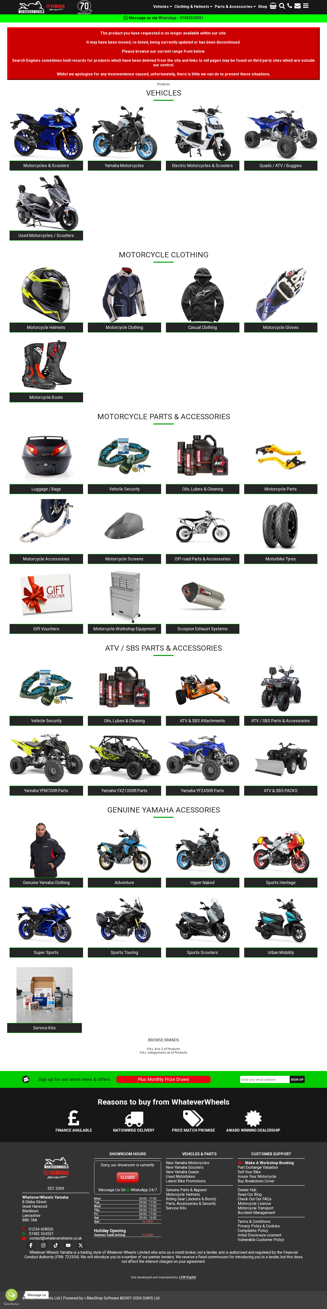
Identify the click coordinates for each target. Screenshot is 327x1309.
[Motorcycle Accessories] (46, 526)
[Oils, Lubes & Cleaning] (202, 456)
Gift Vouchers (46, 628)
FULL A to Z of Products (163, 1049)
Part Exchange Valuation (258, 1167)
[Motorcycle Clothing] (124, 294)
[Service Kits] (44, 995)
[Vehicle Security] (124, 456)
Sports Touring (124, 952)
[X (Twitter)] (80, 1245)
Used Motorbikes (180, 1176)
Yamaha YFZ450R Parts (202, 790)
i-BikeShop (93, 1298)
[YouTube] (68, 1245)
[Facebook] (31, 1245)
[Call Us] (289, 6)
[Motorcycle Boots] (46, 364)
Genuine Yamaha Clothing (46, 882)
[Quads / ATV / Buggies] (281, 133)
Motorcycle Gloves (281, 327)
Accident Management (256, 1212)
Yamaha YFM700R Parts (46, 790)
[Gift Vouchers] (46, 596)
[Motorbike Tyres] (281, 526)
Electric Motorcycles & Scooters (202, 165)
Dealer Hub (247, 1190)
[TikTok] (56, 1245)
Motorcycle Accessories (46, 559)
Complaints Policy (253, 1230)
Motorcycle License (254, 1203)
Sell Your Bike (249, 1172)
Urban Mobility (281, 952)
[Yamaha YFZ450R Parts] (202, 758)
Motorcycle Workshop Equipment (124, 628)
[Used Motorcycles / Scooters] (46, 203)
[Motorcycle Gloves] (281, 294)
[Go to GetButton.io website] (11, 1304)
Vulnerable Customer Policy (261, 1239)
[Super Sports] (46, 920)
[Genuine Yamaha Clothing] (46, 850)
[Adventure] (124, 850)
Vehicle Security (124, 489)
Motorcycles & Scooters (46, 165)
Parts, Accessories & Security (191, 1203)
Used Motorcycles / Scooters (46, 235)
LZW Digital (187, 1277)
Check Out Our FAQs (254, 1199)
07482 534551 (41, 1233)
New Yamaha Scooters (184, 1167)
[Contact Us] (297, 6)
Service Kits (44, 1028)
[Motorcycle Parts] (281, 456)
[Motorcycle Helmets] (46, 294)
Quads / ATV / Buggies (280, 165)
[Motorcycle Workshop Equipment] (124, 596)
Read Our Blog (250, 1194)
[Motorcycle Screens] (124, 526)
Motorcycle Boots (46, 397)
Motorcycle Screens (124, 559)
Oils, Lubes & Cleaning (202, 489)
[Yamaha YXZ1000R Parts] (124, 758)
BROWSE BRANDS (163, 1040)
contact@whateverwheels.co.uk (55, 1238)
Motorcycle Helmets (46, 327)
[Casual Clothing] (202, 294)
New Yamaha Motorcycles (187, 1163)
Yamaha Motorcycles (124, 165)
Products (163, 84)
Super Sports (46, 952)
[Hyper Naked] (202, 850)
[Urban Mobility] (281, 920)
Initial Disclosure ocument (259, 1235)
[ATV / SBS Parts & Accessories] (281, 688)
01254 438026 (40, 1229)
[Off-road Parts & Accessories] (202, 526)
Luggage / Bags (46, 489)
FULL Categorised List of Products (163, 1052)
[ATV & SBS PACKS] (281, 758)
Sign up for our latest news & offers (74, 1079)
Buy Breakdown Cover (256, 1181)
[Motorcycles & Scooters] (46, 133)
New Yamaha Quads (182, 1172)
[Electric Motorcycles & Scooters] (202, 133)
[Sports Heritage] (281, 850)
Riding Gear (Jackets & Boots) (191, 1199)
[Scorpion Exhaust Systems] (202, 596)
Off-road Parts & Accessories (203, 559)
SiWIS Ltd (151, 1298)
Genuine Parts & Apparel (186, 1190)
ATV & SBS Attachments (202, 720)
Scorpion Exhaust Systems (202, 628)
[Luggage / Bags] (46, 456)
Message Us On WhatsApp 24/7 (127, 1190)
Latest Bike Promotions (186, 1181)
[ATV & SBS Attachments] (202, 688)
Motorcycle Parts (281, 489)
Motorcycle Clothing (124, 327)
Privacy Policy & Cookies (259, 1226)
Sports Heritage (281, 882)
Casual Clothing (202, 327)
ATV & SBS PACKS (281, 790)
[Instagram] (43, 1245)
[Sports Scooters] (202, 920)
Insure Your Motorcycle (257, 1176)
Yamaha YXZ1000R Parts (124, 790)
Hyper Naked (202, 882)
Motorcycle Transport (255, 1208)
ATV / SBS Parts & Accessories (280, 720)
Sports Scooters (202, 952)
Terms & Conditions (254, 1221)
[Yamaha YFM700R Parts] (46, 758)
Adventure (124, 882)
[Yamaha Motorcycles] (124, 133)
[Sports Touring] (124, 920)
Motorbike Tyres (280, 559)
